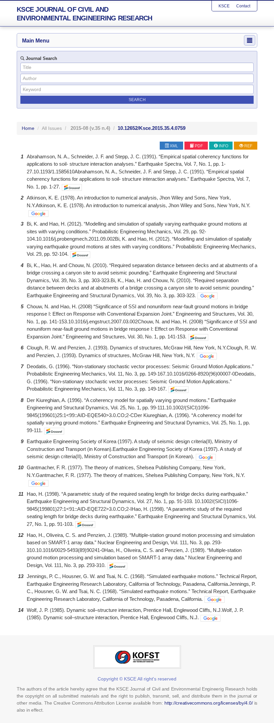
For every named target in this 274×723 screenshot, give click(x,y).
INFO (223, 146)
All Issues (52, 128)
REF (248, 146)
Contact (243, 6)
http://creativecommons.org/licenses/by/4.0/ (208, 703)
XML (174, 146)
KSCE (224, 6)
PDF (199, 146)
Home (28, 128)
